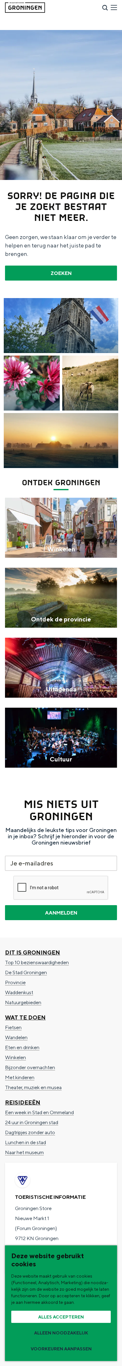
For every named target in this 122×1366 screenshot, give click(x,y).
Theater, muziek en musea (33, 1087)
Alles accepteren (61, 1316)
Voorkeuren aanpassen (61, 1348)
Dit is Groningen (32, 952)
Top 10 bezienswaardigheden (37, 962)
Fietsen (13, 1027)
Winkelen (15, 1057)
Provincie (15, 982)
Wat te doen (25, 1017)
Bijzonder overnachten (30, 1067)
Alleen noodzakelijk (61, 1332)
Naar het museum (24, 1152)
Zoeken (61, 273)
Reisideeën (22, 1102)
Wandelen (16, 1037)
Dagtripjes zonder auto (30, 1132)
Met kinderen (19, 1077)
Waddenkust (19, 992)
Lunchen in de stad (25, 1142)
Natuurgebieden (23, 1002)
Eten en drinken (22, 1047)
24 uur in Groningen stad (31, 1122)
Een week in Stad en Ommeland (39, 1112)
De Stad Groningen (26, 972)
